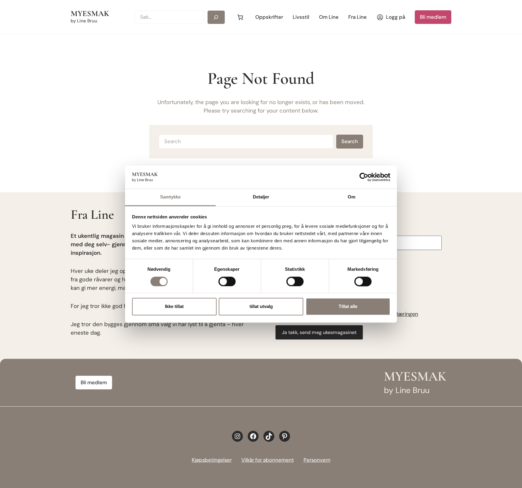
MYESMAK (90, 13)
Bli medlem (433, 17)
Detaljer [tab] (261, 197)
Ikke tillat (174, 306)
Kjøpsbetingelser (212, 460)
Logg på (395, 17)
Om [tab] (351, 197)
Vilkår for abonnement (267, 460)
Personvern (317, 460)
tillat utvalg (261, 306)
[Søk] (216, 17)
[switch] (227, 281)
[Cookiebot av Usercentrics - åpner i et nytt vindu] (363, 177)
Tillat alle (348, 306)
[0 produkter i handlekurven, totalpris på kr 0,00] (240, 17)
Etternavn (371, 229)
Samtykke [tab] (170, 197)
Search (349, 141)
